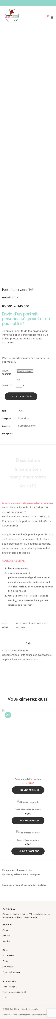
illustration (23, 426)
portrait (32, 426)
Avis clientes (8, 955)
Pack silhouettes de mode (28, 809)
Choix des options (29, 851)
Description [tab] (28, 459)
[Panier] (46, 17)
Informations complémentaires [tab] (28, 472)
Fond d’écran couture (28, 840)
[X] (24, 433)
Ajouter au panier (22, 396)
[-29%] (28, 711)
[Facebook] (20, 433)
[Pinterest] (28, 433)
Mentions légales (10, 986)
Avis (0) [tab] (28, 485)
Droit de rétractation (11, 972)
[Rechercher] (42, 17)
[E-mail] (32, 433)
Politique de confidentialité (14, 992)
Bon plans (7, 935)
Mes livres (7, 941)
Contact (6, 961)
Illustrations (23, 418)
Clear (18, 379)
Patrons (6, 930)
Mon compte (8, 966)
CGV (5, 997)
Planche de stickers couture (28, 778)
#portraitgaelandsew (14, 874)
